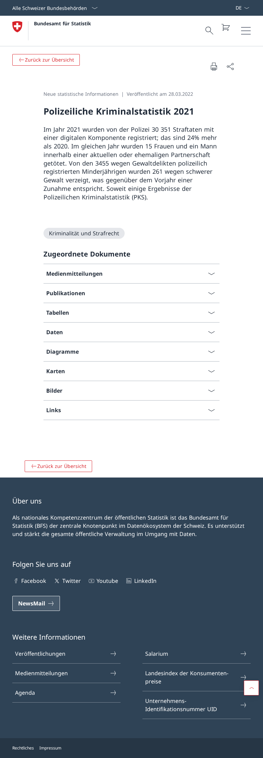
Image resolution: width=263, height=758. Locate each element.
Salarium (156, 653)
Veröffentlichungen (40, 653)
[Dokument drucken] (213, 66)
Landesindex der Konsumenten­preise (186, 677)
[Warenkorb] (225, 27)
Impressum (50, 748)
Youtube (107, 581)
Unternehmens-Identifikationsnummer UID (181, 705)
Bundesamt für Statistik (62, 23)
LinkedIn (145, 581)
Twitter (71, 581)
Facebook (33, 581)
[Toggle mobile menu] (246, 30)
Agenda (25, 692)
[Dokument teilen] (230, 66)
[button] (251, 687)
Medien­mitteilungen (41, 673)
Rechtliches (23, 748)
